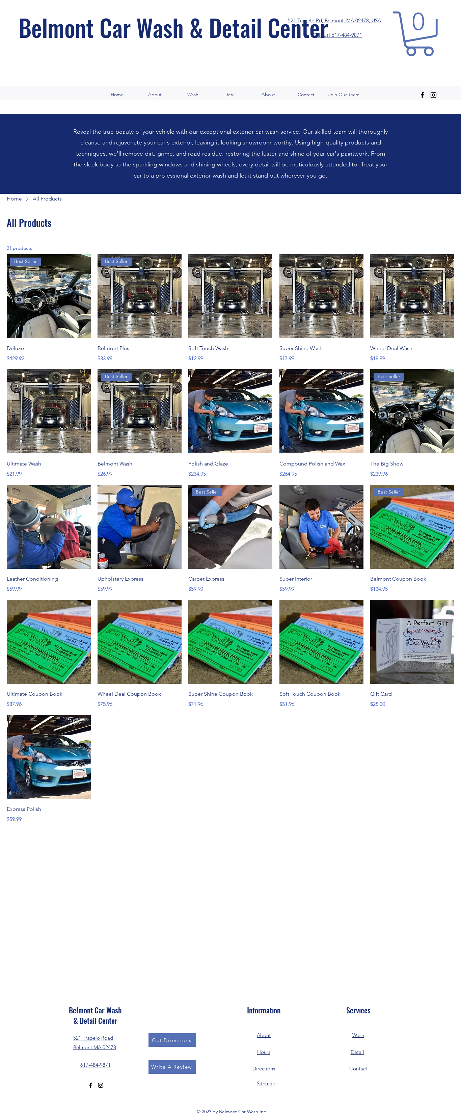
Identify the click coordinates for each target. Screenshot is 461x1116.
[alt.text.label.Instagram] (433, 95)
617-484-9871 (95, 1065)
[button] (419, 33)
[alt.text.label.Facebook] (422, 95)
